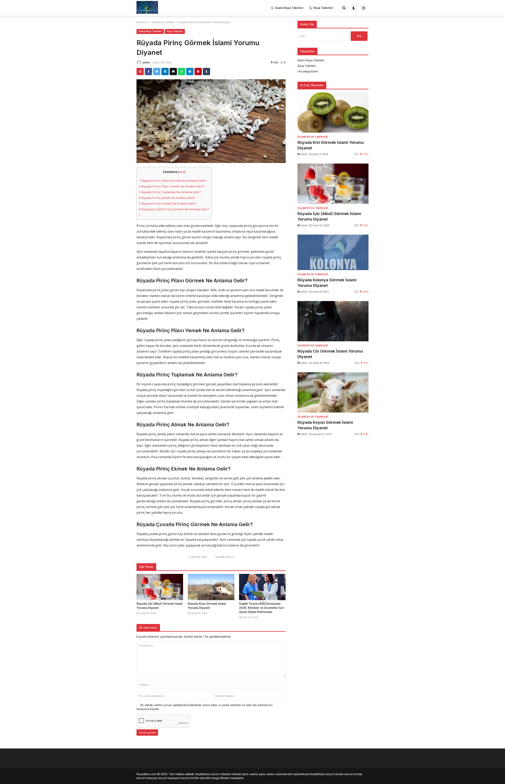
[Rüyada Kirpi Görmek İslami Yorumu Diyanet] (211, 587)
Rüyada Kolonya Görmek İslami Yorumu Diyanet (326, 283)
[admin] (139, 62)
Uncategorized (307, 71)
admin (146, 62)
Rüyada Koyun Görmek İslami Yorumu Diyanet (325, 425)
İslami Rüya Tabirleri (289, 7)
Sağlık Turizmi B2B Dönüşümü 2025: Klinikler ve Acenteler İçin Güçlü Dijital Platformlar (261, 608)
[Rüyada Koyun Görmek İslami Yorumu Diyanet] (332, 392)
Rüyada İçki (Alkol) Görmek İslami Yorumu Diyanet (329, 216)
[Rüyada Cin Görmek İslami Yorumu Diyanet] (332, 321)
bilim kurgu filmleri (217, 778)
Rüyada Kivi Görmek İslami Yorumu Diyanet (330, 145)
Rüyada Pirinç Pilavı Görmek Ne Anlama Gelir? (173, 180)
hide (181, 172)
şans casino (250, 774)
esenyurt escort (156, 778)
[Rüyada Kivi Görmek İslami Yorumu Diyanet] (332, 112)
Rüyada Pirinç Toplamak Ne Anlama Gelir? (170, 192)
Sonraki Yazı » (224, 557)
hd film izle (197, 778)
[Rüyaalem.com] (147, 7)
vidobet (225, 774)
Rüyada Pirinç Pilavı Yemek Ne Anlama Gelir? (172, 186)
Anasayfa (142, 22)
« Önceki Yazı (197, 557)
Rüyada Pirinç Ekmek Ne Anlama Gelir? (168, 203)
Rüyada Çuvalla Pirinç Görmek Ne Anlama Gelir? (174, 209)
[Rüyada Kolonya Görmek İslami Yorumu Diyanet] (332, 252)
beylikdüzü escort (207, 774)
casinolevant (283, 774)
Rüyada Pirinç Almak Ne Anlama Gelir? (167, 198)
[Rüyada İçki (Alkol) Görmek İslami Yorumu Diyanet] (160, 587)
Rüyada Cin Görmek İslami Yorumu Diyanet (330, 354)
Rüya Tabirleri (323, 7)
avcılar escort (344, 774)
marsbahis (237, 778)
